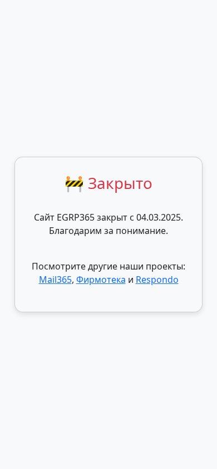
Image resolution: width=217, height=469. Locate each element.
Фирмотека (101, 279)
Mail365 (55, 279)
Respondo (157, 279)
